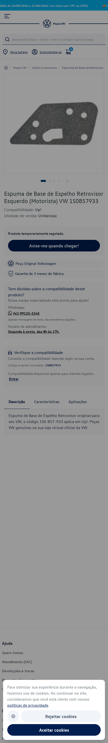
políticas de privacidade (27, 705)
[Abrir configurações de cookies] (13, 716)
